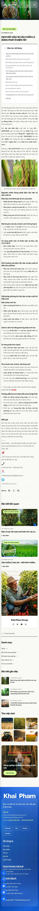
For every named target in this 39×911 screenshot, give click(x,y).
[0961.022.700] (3, 873)
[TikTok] (25, 624)
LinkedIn (7, 833)
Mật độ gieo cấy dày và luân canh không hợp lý (19, 62)
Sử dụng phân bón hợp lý (13, 88)
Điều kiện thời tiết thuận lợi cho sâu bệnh (17, 59)
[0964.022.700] (3, 879)
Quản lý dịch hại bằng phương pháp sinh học (19, 85)
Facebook (8, 828)
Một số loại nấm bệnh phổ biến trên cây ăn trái (18, 532)
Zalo (16, 828)
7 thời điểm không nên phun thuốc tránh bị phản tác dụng (23, 704)
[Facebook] (13, 624)
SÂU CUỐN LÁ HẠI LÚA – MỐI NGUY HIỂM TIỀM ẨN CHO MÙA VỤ (18, 563)
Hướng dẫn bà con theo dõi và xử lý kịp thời (20, 95)
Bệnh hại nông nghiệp (9, 29)
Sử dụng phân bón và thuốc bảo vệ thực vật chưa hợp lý (18, 67)
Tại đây (13, 390)
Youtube (24, 828)
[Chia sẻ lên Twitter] (13, 490)
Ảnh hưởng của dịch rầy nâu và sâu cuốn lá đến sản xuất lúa (19, 72)
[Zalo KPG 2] (3, 892)
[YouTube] (21, 624)
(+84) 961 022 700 (13, 820)
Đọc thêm (6, 535)
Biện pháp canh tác (11, 82)
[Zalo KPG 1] (3, 886)
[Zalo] (17, 624)
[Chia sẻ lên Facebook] (9, 490)
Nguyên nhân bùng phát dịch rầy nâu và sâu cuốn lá (20, 55)
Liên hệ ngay (10, 773)
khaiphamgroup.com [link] (9, 484)
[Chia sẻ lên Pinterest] (18, 490)
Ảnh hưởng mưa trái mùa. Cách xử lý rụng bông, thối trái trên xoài (22, 692)
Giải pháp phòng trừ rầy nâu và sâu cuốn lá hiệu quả (19, 78)
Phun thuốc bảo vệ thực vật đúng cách (17, 91)
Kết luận (8, 98)
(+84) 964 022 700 (27, 820)
